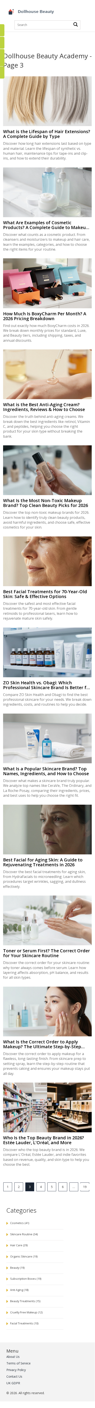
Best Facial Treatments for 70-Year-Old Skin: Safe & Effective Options (45, 594)
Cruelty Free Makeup (26, 1312)
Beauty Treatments (25, 1301)
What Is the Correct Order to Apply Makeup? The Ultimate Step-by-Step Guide (42, 1044)
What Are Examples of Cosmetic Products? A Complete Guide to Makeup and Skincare (46, 225)
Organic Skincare (23, 1256)
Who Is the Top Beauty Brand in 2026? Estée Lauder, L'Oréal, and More (43, 1140)
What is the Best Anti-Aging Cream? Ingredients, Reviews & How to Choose (44, 407)
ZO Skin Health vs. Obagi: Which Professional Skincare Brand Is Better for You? (47, 685)
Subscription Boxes (25, 1279)
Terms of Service (18, 1363)
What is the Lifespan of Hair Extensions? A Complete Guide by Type (46, 134)
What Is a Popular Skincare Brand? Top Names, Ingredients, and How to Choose (46, 771)
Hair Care (19, 1245)
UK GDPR (13, 1383)
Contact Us (14, 1376)
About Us (13, 1357)
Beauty (17, 1268)
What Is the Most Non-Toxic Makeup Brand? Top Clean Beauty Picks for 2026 (45, 503)
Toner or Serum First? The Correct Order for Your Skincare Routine (46, 953)
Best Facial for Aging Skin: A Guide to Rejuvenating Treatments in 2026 (42, 862)
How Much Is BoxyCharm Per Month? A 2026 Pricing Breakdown (44, 316)
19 (85, 1187)
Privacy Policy (16, 1370)
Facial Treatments (24, 1323)
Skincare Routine (24, 1234)
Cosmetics (19, 1223)
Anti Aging (19, 1290)
